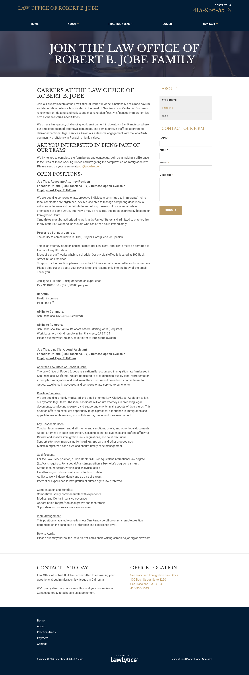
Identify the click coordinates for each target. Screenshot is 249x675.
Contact (209, 23)
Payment (168, 23)
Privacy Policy (193, 659)
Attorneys (169, 100)
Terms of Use (178, 659)
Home (34, 23)
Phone (164, 150)
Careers (167, 108)
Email (164, 162)
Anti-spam (207, 659)
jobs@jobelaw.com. (89, 166)
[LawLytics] (124, 659)
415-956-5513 (212, 10)
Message (166, 175)
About (72, 23)
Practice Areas (119, 23)
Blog (165, 116)
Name (164, 138)
